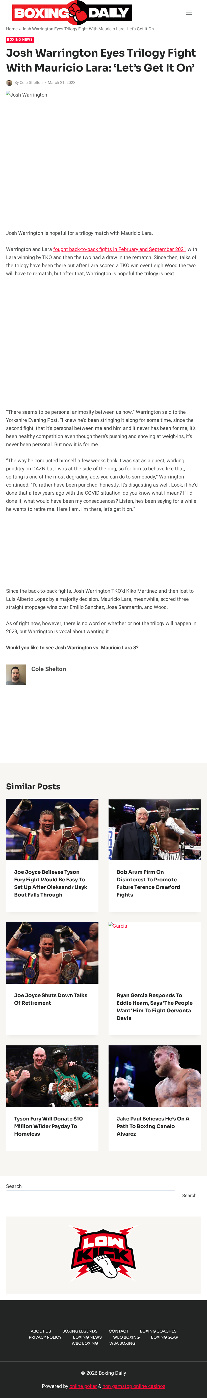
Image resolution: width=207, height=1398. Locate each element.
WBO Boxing (126, 1337)
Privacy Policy (45, 1337)
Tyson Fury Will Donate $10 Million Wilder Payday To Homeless (48, 1126)
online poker (83, 1386)
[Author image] (9, 83)
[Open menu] (189, 13)
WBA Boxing (122, 1343)
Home (12, 29)
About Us (41, 1331)
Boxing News (20, 39)
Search (14, 1186)
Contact (118, 1331)
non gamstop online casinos (133, 1386)
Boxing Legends (79, 1331)
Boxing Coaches (158, 1331)
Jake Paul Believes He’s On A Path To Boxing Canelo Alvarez (153, 1126)
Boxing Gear (164, 1337)
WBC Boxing (85, 1343)
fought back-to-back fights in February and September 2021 (119, 249)
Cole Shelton (31, 83)
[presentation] (52, 829)
